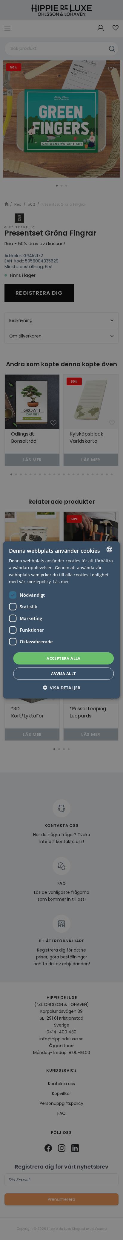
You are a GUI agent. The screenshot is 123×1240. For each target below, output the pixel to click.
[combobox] (110, 549)
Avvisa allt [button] (63, 673)
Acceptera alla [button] (64, 658)
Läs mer (61, 581)
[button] (61, 687)
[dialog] (61, 620)
